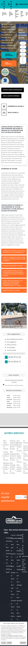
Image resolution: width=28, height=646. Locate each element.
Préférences (23, 642)
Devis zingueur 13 (19, 616)
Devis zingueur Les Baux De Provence (18, 458)
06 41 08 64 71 (14, 362)
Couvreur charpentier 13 (4, 14)
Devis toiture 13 (12, 616)
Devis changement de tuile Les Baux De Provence (11, 456)
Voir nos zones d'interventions (12, 90)
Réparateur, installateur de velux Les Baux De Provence (4, 468)
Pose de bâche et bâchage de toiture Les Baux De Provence (24, 453)
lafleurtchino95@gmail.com (23, 556)
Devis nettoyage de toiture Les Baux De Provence (11, 468)
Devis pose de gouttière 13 (11, 14)
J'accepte (4, 642)
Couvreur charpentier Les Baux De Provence (4, 456)
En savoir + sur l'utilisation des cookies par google (11, 635)
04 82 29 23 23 (14, 357)
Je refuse (9, 642)
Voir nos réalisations (9, 55)
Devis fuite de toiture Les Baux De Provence (24, 468)
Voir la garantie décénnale (11, 96)
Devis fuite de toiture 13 (22, 14)
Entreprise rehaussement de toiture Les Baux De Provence (11, 445)
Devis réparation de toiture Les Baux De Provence (18, 446)
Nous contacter (8, 63)
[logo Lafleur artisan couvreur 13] (14, 520)
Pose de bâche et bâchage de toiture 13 (17, 14)
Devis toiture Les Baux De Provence (4, 445)
